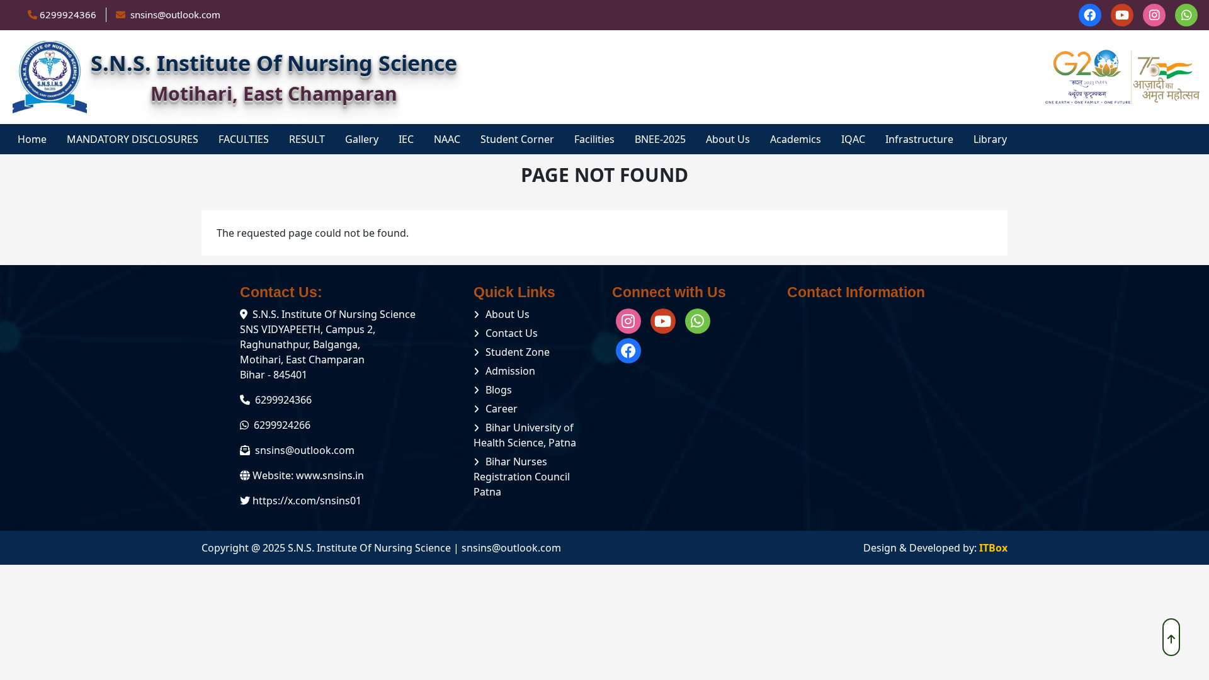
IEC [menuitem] (406, 139)
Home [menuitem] (32, 139)
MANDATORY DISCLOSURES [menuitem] (132, 139)
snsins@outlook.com (305, 450)
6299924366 (68, 14)
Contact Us (511, 333)
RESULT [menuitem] (307, 139)
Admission (510, 371)
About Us (507, 314)
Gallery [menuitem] (361, 139)
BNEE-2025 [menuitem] (660, 139)
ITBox (993, 548)
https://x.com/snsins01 (307, 500)
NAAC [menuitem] (447, 139)
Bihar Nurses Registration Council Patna (522, 477)
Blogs (498, 390)
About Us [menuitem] (728, 139)
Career (501, 409)
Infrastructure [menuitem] (919, 139)
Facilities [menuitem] (594, 139)
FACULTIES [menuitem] (244, 139)
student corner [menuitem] (517, 139)
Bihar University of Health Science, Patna (525, 435)
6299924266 (282, 425)
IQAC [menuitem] (853, 139)
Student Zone (517, 352)
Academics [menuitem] (795, 139)
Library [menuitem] (990, 139)
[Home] (50, 77)
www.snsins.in (330, 475)
